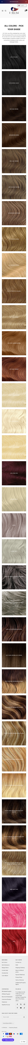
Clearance (4, 1002)
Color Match (5, 975)
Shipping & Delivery (20, 967)
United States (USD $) (7, 1023)
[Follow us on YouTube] (21, 1008)
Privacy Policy (19, 977)
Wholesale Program (6, 991)
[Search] (5, 10)
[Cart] (25, 11)
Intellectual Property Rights (21, 983)
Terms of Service (20, 980)
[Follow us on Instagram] (24, 1004)
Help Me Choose (6, 1004)
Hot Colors (4, 962)
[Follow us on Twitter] (21, 1004)
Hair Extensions (5, 965)
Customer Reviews (6, 999)
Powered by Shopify (13, 1027)
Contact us (18, 962)
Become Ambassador (7, 996)
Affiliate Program (6, 994)
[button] (22, 5)
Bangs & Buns (5, 967)
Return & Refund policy (20, 971)
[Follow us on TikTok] (24, 1008)
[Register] (24, 1017)
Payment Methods (20, 974)
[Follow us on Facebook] (17, 1004)
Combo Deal (5, 970)
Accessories (5, 973)
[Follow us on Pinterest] (17, 1008)
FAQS (17, 965)
